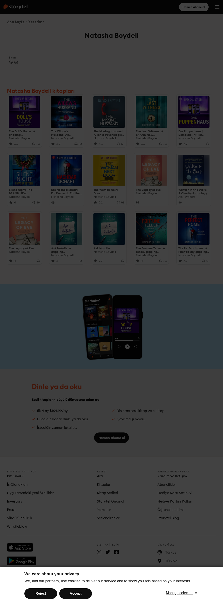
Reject (40, 593)
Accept (75, 593)
